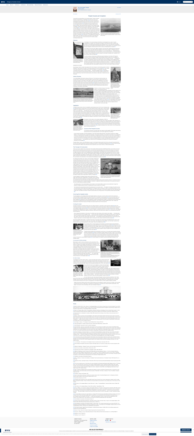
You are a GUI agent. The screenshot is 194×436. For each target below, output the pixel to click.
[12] (93, 82)
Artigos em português (94, 426)
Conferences (23, 4)
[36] (109, 275)
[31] (96, 229)
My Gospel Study (30, 4)
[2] (89, 20)
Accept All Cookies (153, 434)
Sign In (179, 1)
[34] (89, 255)
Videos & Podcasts (38, 4)
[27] (109, 209)
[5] (78, 27)
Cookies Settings (145, 434)
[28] (113, 217)
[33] (91, 237)
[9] (119, 61)
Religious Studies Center (14, 2)
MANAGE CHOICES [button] (186, 429)
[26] (87, 207)
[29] (104, 221)
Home (7, 4)
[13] (108, 99)
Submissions (45, 4)
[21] (96, 174)
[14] (74, 108)
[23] (108, 197)
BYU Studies (92, 421)
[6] (82, 34)
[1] (88, 19)
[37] (100, 284)
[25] (114, 205)
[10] (103, 68)
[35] (109, 263)
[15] (81, 117)
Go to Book (119, 7)
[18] (84, 140)
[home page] (3, 1)
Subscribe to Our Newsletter (111, 421)
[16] (97, 123)
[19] (111, 143)
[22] (74, 191)
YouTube (110, 420)
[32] (93, 232)
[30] (74, 398)
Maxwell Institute (93, 423)
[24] (79, 199)
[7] (115, 46)
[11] (103, 70)
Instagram (107, 420)
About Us (11, 4)
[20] (105, 156)
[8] (96, 54)
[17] (95, 126)
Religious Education (93, 420)
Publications (17, 4)
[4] (76, 25)
